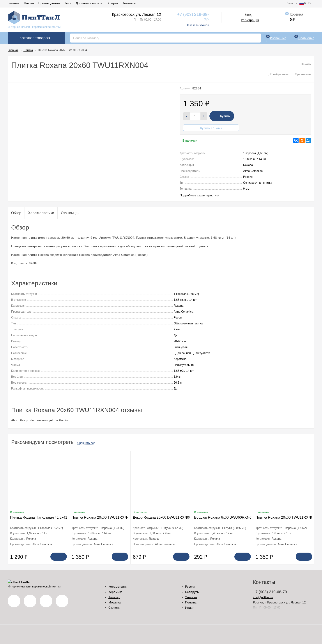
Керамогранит (118, 586)
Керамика (115, 592)
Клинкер (114, 597)
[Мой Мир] (308, 140)
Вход (247, 14)
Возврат (112, 3)
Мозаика (114, 602)
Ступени (114, 607)
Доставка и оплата (89, 3)
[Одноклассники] (302, 140)
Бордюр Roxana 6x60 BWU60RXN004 (224, 517)
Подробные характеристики (199, 195)
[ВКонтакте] (296, 140)
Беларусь (192, 592)
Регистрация (250, 20)
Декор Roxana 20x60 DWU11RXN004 (163, 517)
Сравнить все (86, 443)
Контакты (129, 3)
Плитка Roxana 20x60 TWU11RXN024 (286, 517)
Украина (191, 597)
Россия (190, 586)
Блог (68, 3)
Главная (13, 3)
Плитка (29, 3)
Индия (189, 607)
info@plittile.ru (263, 597)
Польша (190, 602)
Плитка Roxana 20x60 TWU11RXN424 (102, 517)
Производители (49, 3)
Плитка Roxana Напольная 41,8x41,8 (40, 517)
